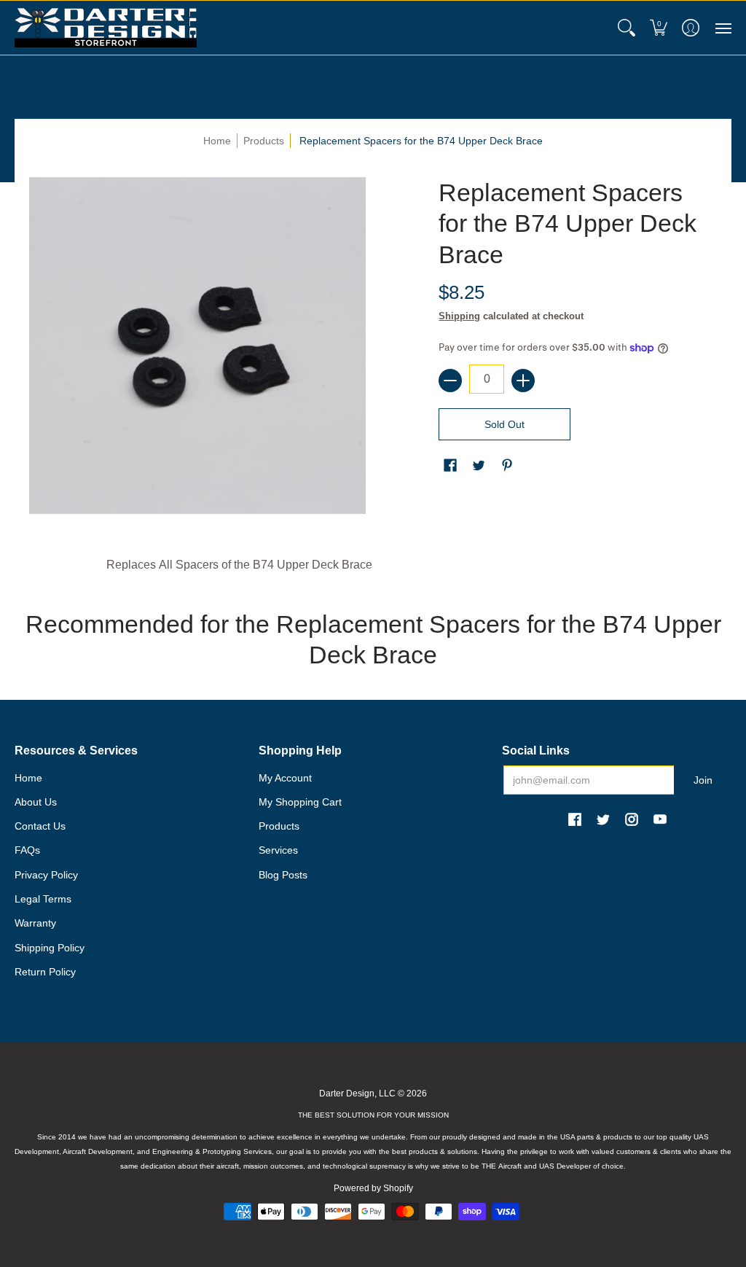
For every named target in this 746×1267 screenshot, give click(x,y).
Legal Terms (43, 899)
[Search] (626, 28)
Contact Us (40, 826)
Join (703, 780)
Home (217, 141)
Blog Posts (283, 875)
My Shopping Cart (300, 802)
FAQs (27, 850)
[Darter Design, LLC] (106, 28)
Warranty (35, 923)
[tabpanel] (373, 568)
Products (263, 141)
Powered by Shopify (373, 1188)
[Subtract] (450, 380)
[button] (659, 28)
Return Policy (45, 972)
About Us (36, 802)
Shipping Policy (50, 948)
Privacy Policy (46, 875)
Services (278, 850)
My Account (285, 778)
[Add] (523, 380)
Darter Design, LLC (357, 1093)
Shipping (459, 316)
